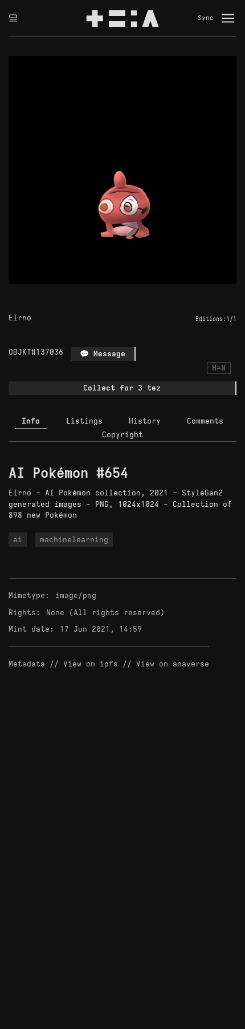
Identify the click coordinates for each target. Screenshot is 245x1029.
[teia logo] (122, 18)
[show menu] (227, 18)
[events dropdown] (13, 18)
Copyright (122, 435)
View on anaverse (172, 664)
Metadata (27, 664)
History (145, 421)
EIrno (20, 318)
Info (31, 421)
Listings (84, 421)
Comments (205, 421)
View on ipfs (90, 664)
